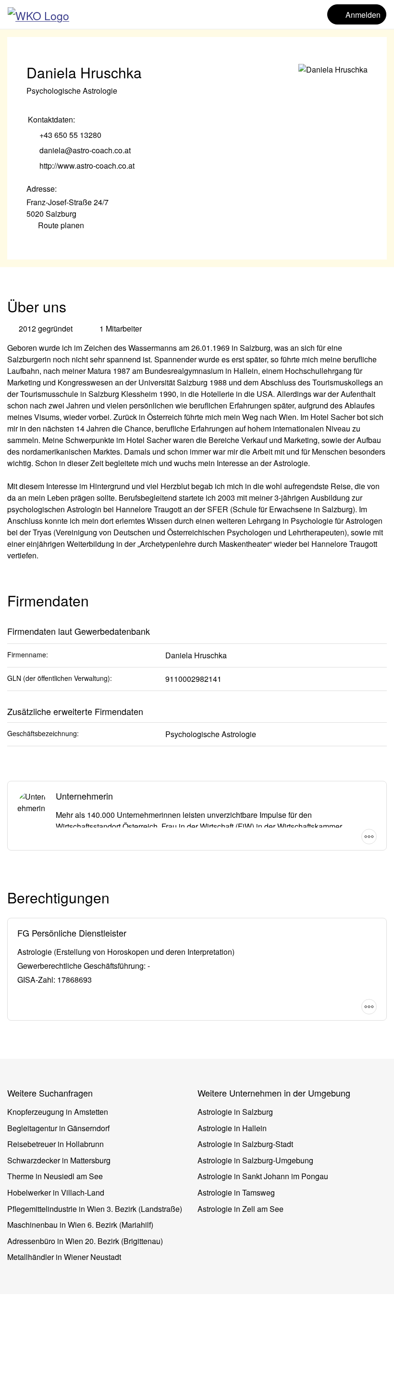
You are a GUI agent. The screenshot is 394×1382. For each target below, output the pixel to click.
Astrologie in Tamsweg (236, 1192)
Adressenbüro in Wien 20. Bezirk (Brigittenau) (85, 1240)
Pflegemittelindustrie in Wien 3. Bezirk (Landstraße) (94, 1208)
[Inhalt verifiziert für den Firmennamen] (151, 73)
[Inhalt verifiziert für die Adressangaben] (64, 189)
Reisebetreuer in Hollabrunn (55, 1143)
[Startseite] (38, 14)
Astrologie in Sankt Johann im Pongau (262, 1176)
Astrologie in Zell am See (240, 1208)
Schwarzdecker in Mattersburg (59, 1160)
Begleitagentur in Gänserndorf (58, 1128)
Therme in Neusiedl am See (55, 1176)
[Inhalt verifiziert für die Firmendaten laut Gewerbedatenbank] (159, 629)
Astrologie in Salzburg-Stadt (245, 1143)
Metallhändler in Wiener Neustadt (64, 1256)
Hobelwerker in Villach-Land (55, 1192)
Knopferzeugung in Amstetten (57, 1111)
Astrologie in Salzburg (235, 1111)
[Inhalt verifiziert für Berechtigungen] (119, 898)
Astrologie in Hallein (232, 1128)
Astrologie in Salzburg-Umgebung (255, 1160)
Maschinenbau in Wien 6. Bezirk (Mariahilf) (80, 1224)
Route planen (61, 225)
